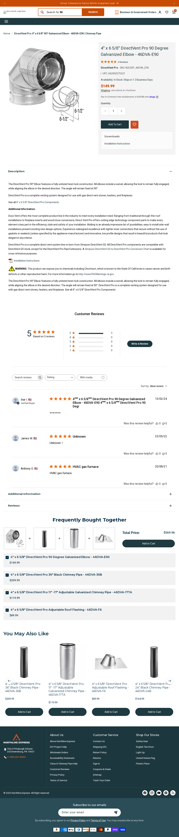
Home (6, 33)
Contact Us (99, 741)
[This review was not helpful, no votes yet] (163, 423)
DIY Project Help (58, 746)
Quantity (105, 103)
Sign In (96, 763)
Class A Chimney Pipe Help (64, 763)
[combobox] (63, 12)
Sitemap (97, 774)
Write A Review (139, 343)
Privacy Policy (57, 774)
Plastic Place (142, 763)
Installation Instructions (27, 260)
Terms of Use (98, 820)
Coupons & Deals (102, 769)
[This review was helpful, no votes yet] (157, 423)
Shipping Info (100, 746)
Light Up (140, 752)
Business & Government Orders (138, 12)
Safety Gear (142, 741)
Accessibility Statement (62, 758)
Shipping (105, 90)
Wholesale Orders (59, 752)
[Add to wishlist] (167, 12)
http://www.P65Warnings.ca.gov (96, 274)
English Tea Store (145, 746)
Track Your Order (101, 780)
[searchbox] (24, 377)
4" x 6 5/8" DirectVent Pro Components (37, 202)
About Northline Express (62, 741)
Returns (97, 758)
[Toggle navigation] (6, 21)
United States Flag (145, 758)
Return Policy (99, 752)
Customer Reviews (59, 769)
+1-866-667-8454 (16, 757)
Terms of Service (58, 780)
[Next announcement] (174, 3)
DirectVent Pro (109, 67)
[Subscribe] (115, 812)
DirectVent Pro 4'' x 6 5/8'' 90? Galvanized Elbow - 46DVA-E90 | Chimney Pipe (57, 33)
